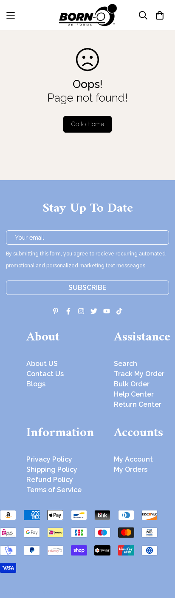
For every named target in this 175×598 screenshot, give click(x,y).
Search (125, 364)
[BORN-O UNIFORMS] (87, 15)
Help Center (134, 394)
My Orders (130, 469)
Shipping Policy (51, 469)
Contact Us (45, 374)
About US (42, 364)
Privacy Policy (49, 459)
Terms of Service (54, 490)
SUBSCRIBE (87, 287)
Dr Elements (54, 592)
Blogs (35, 384)
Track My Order (139, 374)
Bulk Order (132, 384)
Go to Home (87, 124)
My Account (133, 459)
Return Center (137, 404)
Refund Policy (49, 480)
